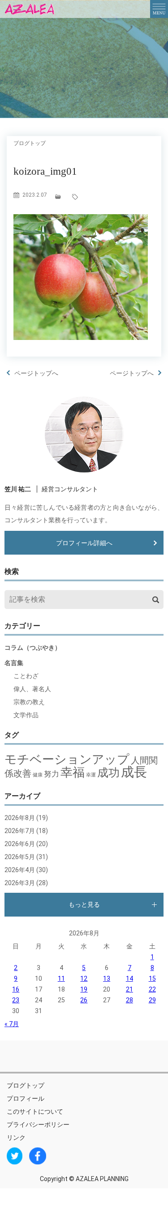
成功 (108, 772)
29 (152, 1000)
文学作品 (26, 715)
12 (83, 978)
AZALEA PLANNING (102, 1178)
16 (15, 989)
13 (106, 978)
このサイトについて (35, 1111)
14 (129, 978)
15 (152, 978)
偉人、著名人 (32, 689)
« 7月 (11, 1023)
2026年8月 (19, 817)
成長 (134, 772)
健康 (38, 775)
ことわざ (26, 676)
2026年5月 (19, 856)
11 (61, 978)
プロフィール (25, 1098)
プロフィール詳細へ (84, 543)
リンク (16, 1137)
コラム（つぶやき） (32, 647)
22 (152, 989)
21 (129, 989)
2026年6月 (19, 843)
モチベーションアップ (66, 759)
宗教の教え (29, 702)
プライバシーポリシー (38, 1124)
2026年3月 (19, 882)
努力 (51, 773)
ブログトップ (25, 1085)
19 (83, 989)
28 (129, 1000)
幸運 (91, 775)
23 (15, 1000)
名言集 (13, 663)
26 (83, 1000)
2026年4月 (19, 869)
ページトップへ (36, 373)
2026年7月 (19, 830)
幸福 (72, 772)
